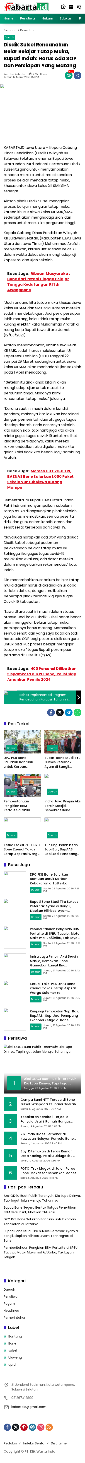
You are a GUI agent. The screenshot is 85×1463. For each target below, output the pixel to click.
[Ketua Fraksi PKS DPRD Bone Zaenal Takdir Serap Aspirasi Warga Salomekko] (22, 829)
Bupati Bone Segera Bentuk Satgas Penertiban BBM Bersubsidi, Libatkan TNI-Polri (40, 1209)
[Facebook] (51, 712)
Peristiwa (10, 1296)
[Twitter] (60, 712)
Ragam (9, 1303)
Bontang (15, 1336)
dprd (12, 1364)
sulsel (12, 1350)
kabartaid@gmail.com (28, 1407)
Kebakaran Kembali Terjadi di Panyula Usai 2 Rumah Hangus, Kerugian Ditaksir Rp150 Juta (45, 1119)
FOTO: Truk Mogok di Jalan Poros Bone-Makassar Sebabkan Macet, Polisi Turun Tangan (48, 1170)
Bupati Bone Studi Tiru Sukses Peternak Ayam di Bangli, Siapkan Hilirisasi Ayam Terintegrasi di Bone (62, 762)
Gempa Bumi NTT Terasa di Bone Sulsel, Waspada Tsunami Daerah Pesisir (48, 1102)
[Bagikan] (77, 75)
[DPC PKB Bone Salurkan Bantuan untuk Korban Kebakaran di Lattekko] (22, 741)
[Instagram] (40, 1427)
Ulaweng (15, 1357)
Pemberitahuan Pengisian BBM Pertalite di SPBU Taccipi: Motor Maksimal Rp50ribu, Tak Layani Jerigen (20, 806)
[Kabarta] (26, 6)
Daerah (9, 37)
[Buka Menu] (71, 7)
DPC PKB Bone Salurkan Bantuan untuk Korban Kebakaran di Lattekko (18, 762)
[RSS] (49, 1427)
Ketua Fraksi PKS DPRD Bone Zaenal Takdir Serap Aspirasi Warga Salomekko (22, 849)
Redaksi (10, 1443)
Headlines (11, 1310)
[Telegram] (69, 712)
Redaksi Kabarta (14, 74)
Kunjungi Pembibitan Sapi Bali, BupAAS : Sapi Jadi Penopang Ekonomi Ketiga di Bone (61, 849)
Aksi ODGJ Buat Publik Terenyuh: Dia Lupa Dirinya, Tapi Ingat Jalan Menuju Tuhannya (42, 1198)
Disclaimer (59, 1443)
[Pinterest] (24, 1427)
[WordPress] (32, 1427)
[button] (63, 7)
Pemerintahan (15, 1317)
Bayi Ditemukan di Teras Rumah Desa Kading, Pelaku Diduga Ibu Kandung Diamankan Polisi (46, 1153)
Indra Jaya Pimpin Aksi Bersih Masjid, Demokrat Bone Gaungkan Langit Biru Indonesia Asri (62, 806)
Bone (12, 1343)
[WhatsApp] (77, 712)
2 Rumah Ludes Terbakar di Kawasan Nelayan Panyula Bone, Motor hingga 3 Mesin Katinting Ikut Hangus (49, 1136)
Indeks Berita (33, 1443)
